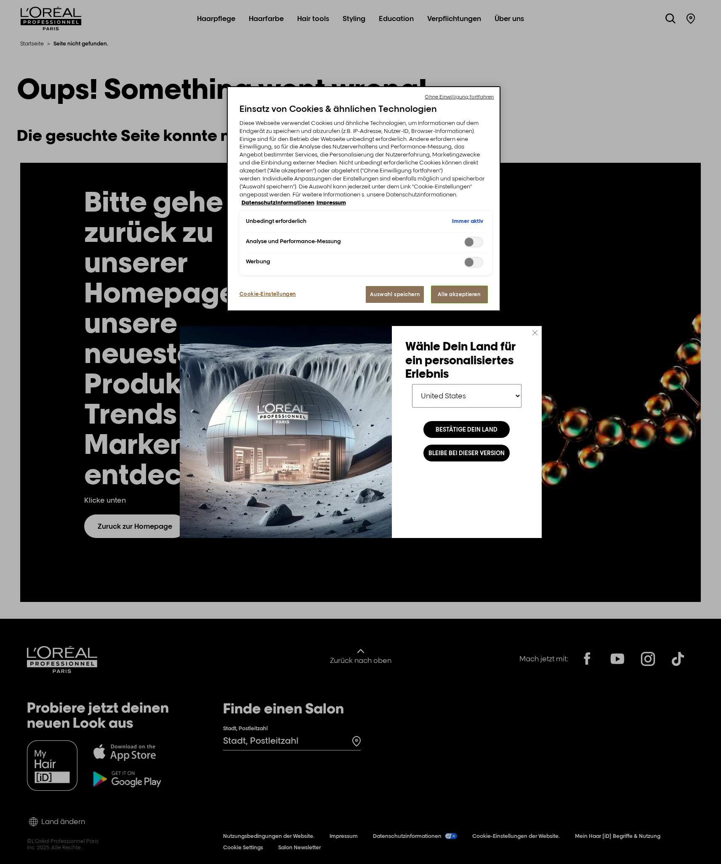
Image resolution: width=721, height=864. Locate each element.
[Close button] (534, 332)
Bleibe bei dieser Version (466, 453)
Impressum (331, 202)
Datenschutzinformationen (278, 202)
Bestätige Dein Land (467, 429)
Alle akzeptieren (459, 294)
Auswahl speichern (395, 294)
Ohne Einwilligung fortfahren (459, 97)
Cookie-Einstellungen (267, 294)
